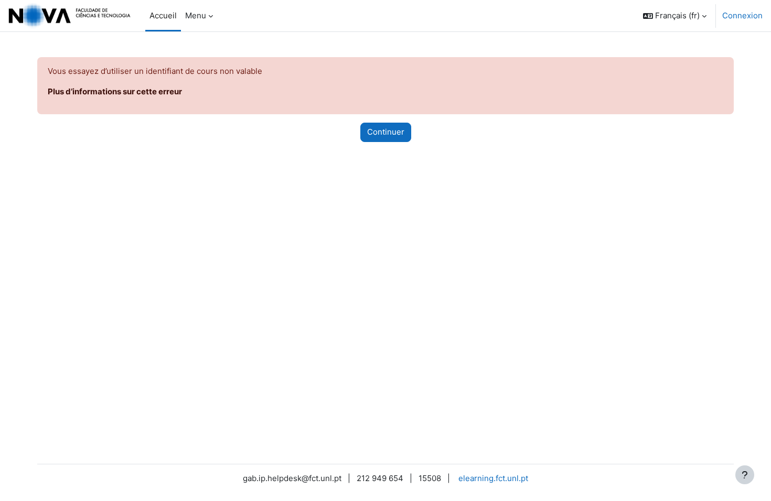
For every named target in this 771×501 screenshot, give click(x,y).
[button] (674, 15)
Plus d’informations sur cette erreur (115, 91)
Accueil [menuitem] (163, 15)
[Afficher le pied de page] (744, 474)
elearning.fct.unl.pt (493, 478)
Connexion (742, 15)
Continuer (385, 132)
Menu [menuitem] (195, 15)
